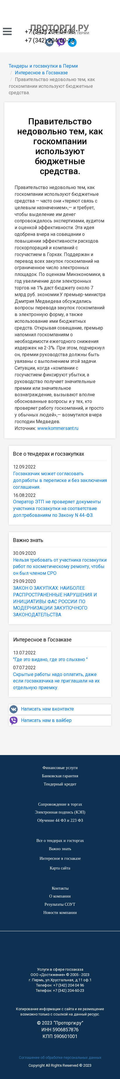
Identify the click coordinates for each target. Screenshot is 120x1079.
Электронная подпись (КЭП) (60, 812)
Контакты (60, 888)
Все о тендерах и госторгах (60, 840)
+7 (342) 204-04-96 (50, 31)
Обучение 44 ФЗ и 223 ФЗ (60, 820)
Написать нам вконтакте (47, 709)
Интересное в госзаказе (60, 858)
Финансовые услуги (60, 768)
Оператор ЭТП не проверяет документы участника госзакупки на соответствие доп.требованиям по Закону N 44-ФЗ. (57, 508)
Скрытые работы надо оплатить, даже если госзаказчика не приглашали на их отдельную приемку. (56, 681)
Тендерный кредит (60, 784)
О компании (60, 896)
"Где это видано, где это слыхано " (50, 659)
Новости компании (60, 912)
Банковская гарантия (60, 776)
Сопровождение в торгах (60, 804)
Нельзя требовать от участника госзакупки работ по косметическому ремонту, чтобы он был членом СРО (60, 566)
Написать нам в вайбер (46, 720)
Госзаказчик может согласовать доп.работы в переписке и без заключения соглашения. (60, 480)
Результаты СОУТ (60, 904)
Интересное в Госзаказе (42, 640)
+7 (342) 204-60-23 (50, 40)
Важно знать (28, 540)
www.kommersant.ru (57, 428)
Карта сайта (60, 868)
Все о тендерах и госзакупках (48, 454)
